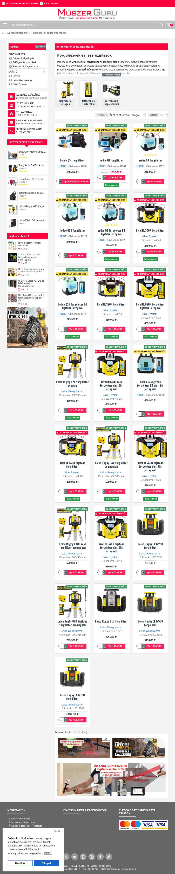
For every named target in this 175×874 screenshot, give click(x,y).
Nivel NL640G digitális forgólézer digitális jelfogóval (111, 547)
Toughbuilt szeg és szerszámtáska (32, 192)
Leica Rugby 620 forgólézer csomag (32, 206)
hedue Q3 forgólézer (150, 160)
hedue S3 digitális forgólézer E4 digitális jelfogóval (150, 385)
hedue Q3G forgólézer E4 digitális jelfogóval (72, 306)
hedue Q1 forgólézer (111, 160)
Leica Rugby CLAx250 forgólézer (150, 545)
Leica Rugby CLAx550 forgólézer (150, 623)
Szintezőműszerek (17, 32)
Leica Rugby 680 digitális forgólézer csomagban (72, 623)
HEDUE (62, 166)
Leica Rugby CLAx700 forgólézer (72, 697)
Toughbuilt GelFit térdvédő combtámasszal (32, 165)
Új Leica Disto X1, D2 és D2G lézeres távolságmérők (31, 283)
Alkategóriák (17, 54)
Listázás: (154, 115)
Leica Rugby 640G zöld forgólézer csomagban (72, 545)
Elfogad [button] (46, 863)
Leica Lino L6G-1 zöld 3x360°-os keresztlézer (32, 179)
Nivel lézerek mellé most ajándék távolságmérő (31, 270)
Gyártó (13, 72)
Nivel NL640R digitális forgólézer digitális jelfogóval (150, 466)
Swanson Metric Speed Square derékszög (32, 151)
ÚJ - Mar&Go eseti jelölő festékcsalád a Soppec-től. (31, 298)
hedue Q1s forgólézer (72, 160)
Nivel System (149, 236)
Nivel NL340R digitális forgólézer (72, 464)
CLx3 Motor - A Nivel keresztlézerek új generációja (29, 257)
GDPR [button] (48, 853)
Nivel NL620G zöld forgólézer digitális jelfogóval (111, 385)
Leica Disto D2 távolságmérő (32, 220)
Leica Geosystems (72, 391)
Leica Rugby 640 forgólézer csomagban (111, 464)
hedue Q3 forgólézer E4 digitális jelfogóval (111, 232)
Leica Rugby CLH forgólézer (111, 621)
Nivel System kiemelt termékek (29, 244)
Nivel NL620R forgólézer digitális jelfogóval (150, 306)
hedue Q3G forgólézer (72, 230)
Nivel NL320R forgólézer (111, 304)
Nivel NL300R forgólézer (150, 230)
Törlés (42, 47)
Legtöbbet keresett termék (26, 142)
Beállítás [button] (20, 863)
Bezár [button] (57, 831)
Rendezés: (102, 115)
